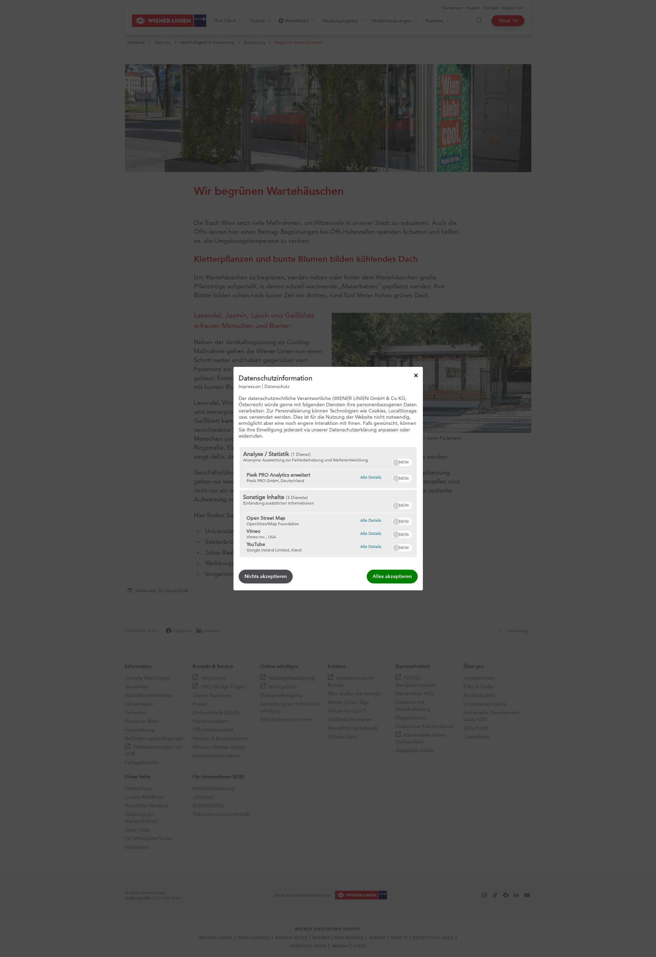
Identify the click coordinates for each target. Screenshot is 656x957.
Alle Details (370, 477)
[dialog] (328, 478)
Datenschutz (277, 386)
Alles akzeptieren (392, 576)
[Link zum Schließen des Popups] (416, 375)
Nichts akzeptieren (265, 576)
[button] (396, 462)
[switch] (402, 461)
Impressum (250, 386)
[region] (328, 502)
